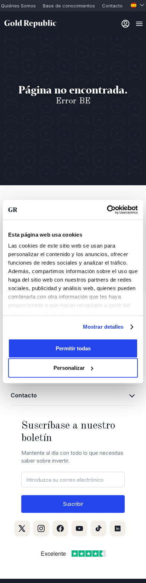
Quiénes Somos (18, 6)
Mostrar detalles (103, 327)
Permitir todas (73, 348)
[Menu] (139, 23)
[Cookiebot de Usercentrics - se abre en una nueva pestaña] (107, 209)
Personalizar (69, 368)
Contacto (112, 6)
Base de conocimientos (69, 6)
